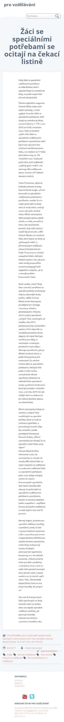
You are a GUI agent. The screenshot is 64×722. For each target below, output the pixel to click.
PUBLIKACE (20, 686)
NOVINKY (19, 680)
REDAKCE (19, 683)
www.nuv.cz (20, 716)
